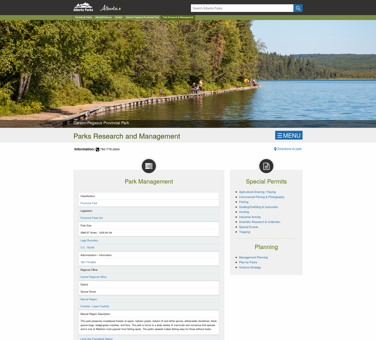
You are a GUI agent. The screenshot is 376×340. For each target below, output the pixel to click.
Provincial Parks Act (91, 218)
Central (118, 17)
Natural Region (88, 299)
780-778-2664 (88, 262)
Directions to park (289, 148)
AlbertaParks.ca (103, 17)
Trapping (244, 232)
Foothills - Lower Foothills (94, 306)
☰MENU (289, 135)
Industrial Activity (250, 217)
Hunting (244, 212)
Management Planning (253, 257)
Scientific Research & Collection (259, 222)
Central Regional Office (93, 277)
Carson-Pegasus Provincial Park (142, 17)
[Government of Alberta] (109, 7)
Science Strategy (250, 267)
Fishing (243, 202)
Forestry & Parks (83, 17)
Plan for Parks (248, 262)
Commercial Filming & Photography (262, 197)
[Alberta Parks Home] (85, 7)
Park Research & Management (178, 17)
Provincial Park (88, 203)
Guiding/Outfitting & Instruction (258, 207)
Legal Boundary (89, 240)
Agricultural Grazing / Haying (257, 192)
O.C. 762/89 (87, 247)
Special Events (248, 227)
